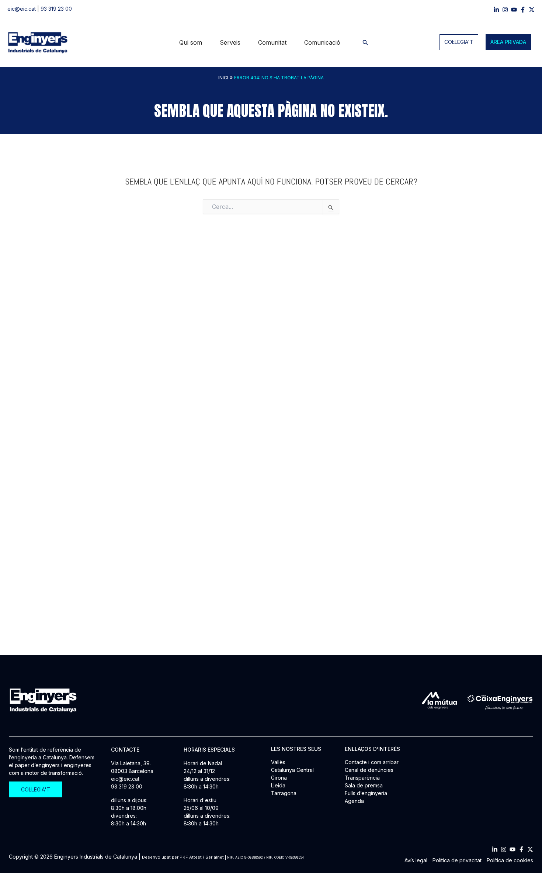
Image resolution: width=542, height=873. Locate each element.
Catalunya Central (292, 770)
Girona (279, 777)
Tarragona (283, 793)
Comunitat (272, 42)
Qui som (190, 42)
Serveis (230, 42)
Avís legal (415, 860)
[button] (365, 42)
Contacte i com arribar (372, 762)
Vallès (278, 762)
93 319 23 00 (56, 9)
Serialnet (214, 857)
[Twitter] (530, 849)
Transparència (362, 777)
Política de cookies (510, 860)
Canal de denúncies (369, 770)
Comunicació (322, 42)
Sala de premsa (364, 785)
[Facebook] (523, 10)
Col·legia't (458, 42)
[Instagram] (505, 10)
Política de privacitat (457, 860)
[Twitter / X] (532, 10)
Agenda (354, 801)
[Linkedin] (496, 10)
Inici (223, 77)
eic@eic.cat (21, 9)
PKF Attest (191, 857)
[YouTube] (514, 10)
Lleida (278, 785)
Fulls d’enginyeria (366, 793)
